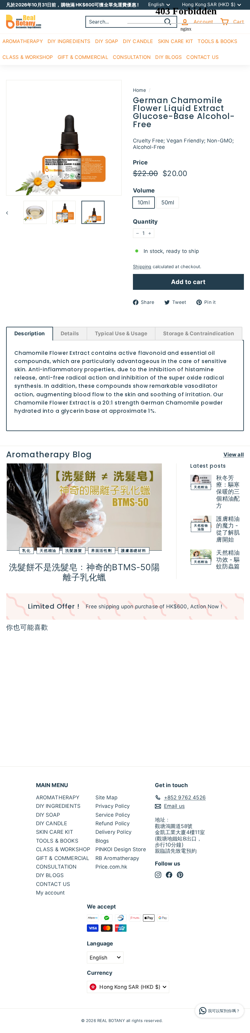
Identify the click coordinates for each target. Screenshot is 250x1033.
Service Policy (112, 815)
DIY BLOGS (50, 875)
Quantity (145, 221)
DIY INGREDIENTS (69, 41)
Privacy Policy (112, 806)
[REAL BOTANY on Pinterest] (180, 874)
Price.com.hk (111, 867)
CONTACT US (53, 884)
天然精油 (48, 550)
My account (50, 893)
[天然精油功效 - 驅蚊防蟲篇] (201, 555)
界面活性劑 (101, 550)
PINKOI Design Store (120, 849)
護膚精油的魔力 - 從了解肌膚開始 (228, 529)
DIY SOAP (106, 41)
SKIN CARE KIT (54, 832)
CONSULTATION (56, 867)
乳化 (26, 550)
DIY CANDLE (51, 823)
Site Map (106, 797)
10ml (144, 202)
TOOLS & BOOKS (57, 841)
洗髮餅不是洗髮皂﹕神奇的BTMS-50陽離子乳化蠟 (84, 572)
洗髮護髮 (73, 550)
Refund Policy (112, 823)
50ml (167, 202)
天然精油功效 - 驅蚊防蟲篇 (228, 559)
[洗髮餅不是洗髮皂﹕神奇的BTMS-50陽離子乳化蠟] (84, 507)
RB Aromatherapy (117, 858)
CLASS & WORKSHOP (27, 57)
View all (233, 455)
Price (140, 162)
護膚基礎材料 (133, 550)
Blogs (102, 841)
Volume (144, 190)
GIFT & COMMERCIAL (83, 57)
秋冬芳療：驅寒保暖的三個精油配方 (228, 491)
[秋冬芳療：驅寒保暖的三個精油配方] (201, 481)
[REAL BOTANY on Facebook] (169, 874)
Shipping (142, 266)
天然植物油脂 (201, 527)
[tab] (29, 333)
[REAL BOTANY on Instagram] (158, 874)
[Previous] (10, 212)
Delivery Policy (113, 832)
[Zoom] (63, 137)
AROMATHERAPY (22, 41)
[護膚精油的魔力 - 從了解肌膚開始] (201, 522)
